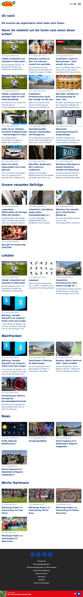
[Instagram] (38, 554)
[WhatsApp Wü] (50, 554)
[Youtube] (44, 554)
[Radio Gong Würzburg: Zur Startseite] (8, 4)
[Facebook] (32, 554)
